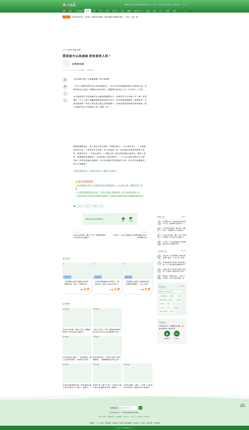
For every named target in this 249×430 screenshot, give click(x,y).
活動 (174, 10)
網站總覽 (157, 423)
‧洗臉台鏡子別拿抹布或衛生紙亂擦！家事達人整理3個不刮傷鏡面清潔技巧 (109, 195)
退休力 (115, 10)
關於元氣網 (102, 416)
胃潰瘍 (175, 308)
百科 (94, 10)
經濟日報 (137, 5)
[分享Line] (65, 86)
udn (64, 50)
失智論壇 (79, 10)
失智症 (178, 300)
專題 (168, 10)
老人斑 (123, 89)
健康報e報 (114, 408)
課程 (107, 10)
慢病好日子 (138, 10)
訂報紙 (143, 423)
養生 (71, 10)
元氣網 (69, 50)
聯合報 (129, 5)
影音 (101, 10)
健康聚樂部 (111, 416)
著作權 (121, 423)
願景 (169, 5)
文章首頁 (140, 416)
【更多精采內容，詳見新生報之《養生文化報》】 (95, 170)
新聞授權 (108, 423)
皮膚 (98, 89)
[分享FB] (65, 79)
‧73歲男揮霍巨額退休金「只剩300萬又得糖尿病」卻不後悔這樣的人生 (107, 192)
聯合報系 (136, 423)
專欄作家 (147, 416)
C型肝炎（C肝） (165, 308)
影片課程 (67, 277)
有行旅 (162, 5)
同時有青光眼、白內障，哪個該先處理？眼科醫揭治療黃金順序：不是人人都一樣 (104, 17)
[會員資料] (182, 5)
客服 (102, 423)
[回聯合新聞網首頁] (64, 5)
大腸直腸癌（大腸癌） (167, 296)
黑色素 (82, 89)
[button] (185, 11)
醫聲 (129, 10)
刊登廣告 (92, 423)
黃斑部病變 (163, 311)
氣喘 (171, 311)
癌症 (148, 10)
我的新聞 (176, 5)
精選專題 (119, 416)
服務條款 (115, 423)
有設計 (154, 5)
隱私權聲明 (128, 423)
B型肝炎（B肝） (165, 304)
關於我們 (149, 423)
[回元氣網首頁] (71, 4)
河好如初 (146, 5)
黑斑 (106, 85)
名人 (161, 10)
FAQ (98, 423)
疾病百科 (126, 416)
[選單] (186, 5)
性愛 (154, 10)
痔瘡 (179, 296)
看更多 (183, 216)
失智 (122, 10)
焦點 (64, 10)
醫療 (87, 10)
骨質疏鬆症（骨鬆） (167, 300)
